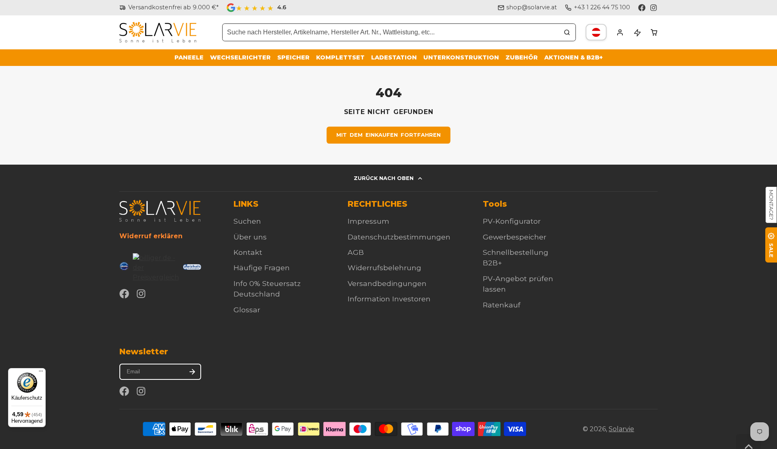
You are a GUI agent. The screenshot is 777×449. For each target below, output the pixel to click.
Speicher (293, 57)
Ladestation (394, 57)
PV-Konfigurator (512, 221)
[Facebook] (641, 7)
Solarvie (621, 429)
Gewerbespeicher (514, 237)
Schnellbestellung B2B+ (515, 257)
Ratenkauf (501, 305)
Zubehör (521, 57)
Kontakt (248, 252)
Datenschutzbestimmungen (399, 237)
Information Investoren (389, 298)
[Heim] (157, 32)
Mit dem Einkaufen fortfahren (388, 135)
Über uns (250, 237)
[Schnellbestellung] (637, 32)
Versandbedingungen (387, 283)
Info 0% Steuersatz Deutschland (267, 288)
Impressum (368, 221)
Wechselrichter (240, 57)
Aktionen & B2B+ (573, 57)
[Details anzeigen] (159, 210)
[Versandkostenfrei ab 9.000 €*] (169, 7)
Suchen (247, 221)
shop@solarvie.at (531, 7)
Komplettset (340, 57)
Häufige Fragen (262, 267)
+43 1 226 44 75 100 (602, 7)
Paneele (189, 57)
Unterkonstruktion (461, 57)
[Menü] (41, 373)
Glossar (247, 309)
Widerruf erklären (151, 236)
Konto (620, 32)
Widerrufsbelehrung (384, 267)
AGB (356, 252)
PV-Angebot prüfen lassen (518, 283)
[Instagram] (654, 7)
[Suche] (566, 32)
